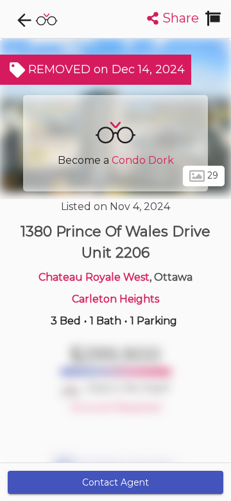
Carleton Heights (115, 299)
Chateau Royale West (94, 277)
